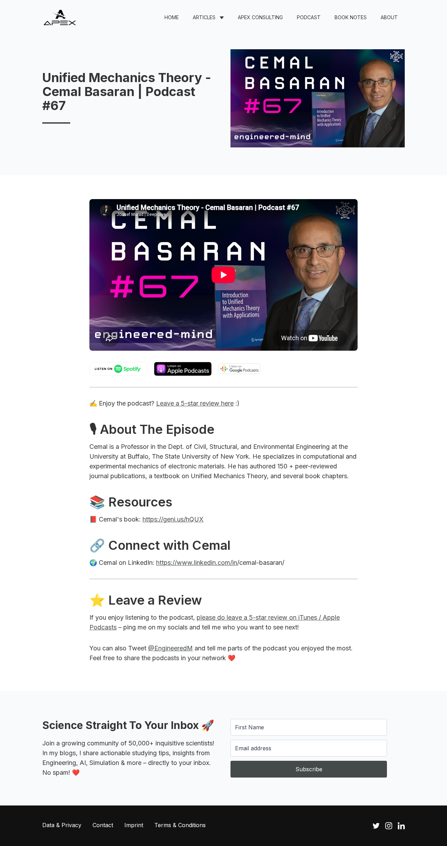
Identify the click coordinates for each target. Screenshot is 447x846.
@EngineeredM (170, 648)
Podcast (309, 17)
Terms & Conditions (180, 825)
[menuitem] (171, 17)
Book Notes (351, 17)
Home (171, 17)
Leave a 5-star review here (195, 403)
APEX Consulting (260, 17)
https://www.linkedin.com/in (196, 562)
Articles (204, 17)
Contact (103, 825)
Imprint (133, 825)
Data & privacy (61, 825)
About (389, 17)
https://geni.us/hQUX (173, 519)
